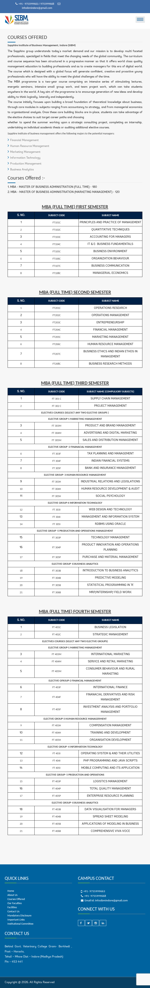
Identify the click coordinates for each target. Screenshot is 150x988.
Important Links (16, 919)
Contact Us (13, 911)
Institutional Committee (20, 923)
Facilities (12, 907)
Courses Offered (16, 899)
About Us (12, 895)
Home (10, 891)
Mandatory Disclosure (19, 915)
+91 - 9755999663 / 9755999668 (37, 4)
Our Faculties (14, 903)
